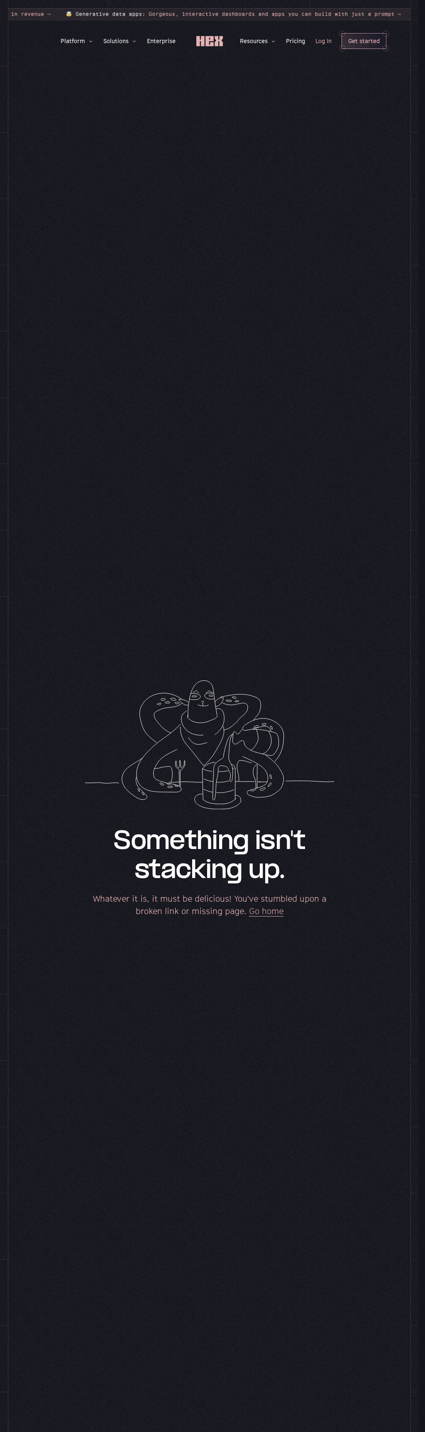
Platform (73, 40)
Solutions (116, 40)
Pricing (295, 40)
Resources (254, 40)
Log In (323, 40)
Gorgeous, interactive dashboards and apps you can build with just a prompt (186, 14)
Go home (266, 911)
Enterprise (161, 40)
